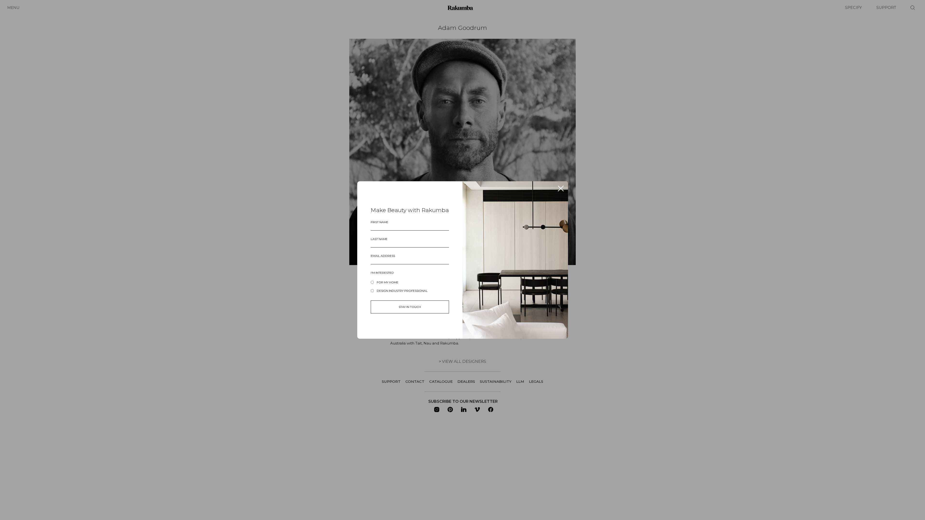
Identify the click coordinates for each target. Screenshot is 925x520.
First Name (379, 222)
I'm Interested (382, 272)
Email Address (383, 256)
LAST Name (379, 239)
